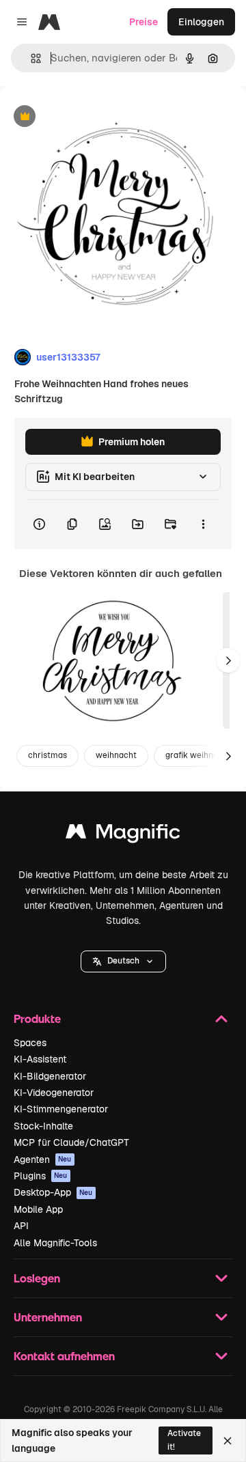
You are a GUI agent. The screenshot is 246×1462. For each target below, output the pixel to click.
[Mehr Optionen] (203, 524)
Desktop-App (53, 1192)
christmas (47, 755)
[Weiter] (228, 660)
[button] (123, 961)
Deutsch (123, 960)
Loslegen (37, 1278)
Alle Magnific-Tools (55, 1243)
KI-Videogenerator (54, 1092)
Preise (143, 22)
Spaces (30, 1043)
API (21, 1226)
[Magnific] (123, 834)
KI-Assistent (40, 1059)
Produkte (37, 1018)
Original (87, 117)
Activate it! (184, 1440)
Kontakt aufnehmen (64, 1356)
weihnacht (116, 755)
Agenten (43, 1159)
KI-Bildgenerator (50, 1076)
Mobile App (38, 1209)
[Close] (227, 1441)
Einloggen (201, 22)
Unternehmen (48, 1317)
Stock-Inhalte (43, 1126)
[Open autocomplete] (30, 58)
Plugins (41, 1176)
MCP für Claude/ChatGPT (71, 1142)
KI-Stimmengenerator (61, 1109)
